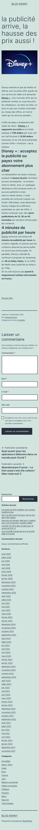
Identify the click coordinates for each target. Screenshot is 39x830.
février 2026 (7, 575)
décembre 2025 (8, 582)
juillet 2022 (6, 726)
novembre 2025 (9, 586)
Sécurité (5, 800)
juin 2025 (6, 603)
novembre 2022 (9, 712)
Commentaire (8, 353)
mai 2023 (6, 691)
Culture (5, 775)
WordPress (27, 821)
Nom (4, 379)
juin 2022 (6, 730)
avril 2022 (6, 737)
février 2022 (7, 740)
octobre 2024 (8, 631)
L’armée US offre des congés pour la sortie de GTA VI (17, 527)
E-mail (5, 392)
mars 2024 (6, 656)
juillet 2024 (6, 642)
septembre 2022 (9, 719)
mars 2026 (6, 572)
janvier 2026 (7, 579)
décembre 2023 (8, 666)
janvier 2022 (7, 744)
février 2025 (7, 617)
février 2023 (7, 702)
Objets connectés (9, 786)
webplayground (11, 317)
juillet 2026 (6, 557)
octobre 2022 (8, 716)
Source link (7, 298)
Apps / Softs (7, 765)
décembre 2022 (8, 709)
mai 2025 (6, 607)
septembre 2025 (9, 593)
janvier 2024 (7, 663)
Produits (5, 793)
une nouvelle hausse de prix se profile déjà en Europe (18, 532)
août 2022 (6, 723)
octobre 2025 (8, 589)
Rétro (4, 796)
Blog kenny (20, 3)
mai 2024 (6, 649)
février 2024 (7, 659)
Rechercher (7, 494)
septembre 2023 (9, 677)
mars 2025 (6, 614)
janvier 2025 (7, 621)
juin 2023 (6, 688)
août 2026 (6, 554)
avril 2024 (6, 652)
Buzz (4, 772)
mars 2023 (6, 698)
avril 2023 (6, 695)
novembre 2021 (8, 751)
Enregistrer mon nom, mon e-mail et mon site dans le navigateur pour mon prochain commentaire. (21, 420)
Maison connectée (10, 782)
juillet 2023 (6, 684)
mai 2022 (6, 733)
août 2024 (6, 638)
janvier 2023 (7, 705)
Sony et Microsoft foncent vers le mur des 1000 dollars (18, 516)
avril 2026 (6, 568)
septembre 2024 (9, 635)
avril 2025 (6, 610)
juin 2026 (6, 561)
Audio (4, 768)
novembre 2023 (9, 670)
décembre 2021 (8, 747)
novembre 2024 (9, 628)
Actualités (21, 320)
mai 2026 (6, 565)
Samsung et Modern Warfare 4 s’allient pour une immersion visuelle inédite (19, 521)
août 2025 (6, 596)
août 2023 (6, 681)
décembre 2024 (9, 624)
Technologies (7, 803)
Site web (5, 405)
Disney (5, 236)
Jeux (4, 779)
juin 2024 (6, 645)
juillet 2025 (6, 600)
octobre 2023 (8, 673)
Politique (5, 789)
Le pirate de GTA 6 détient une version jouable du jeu (18, 511)
